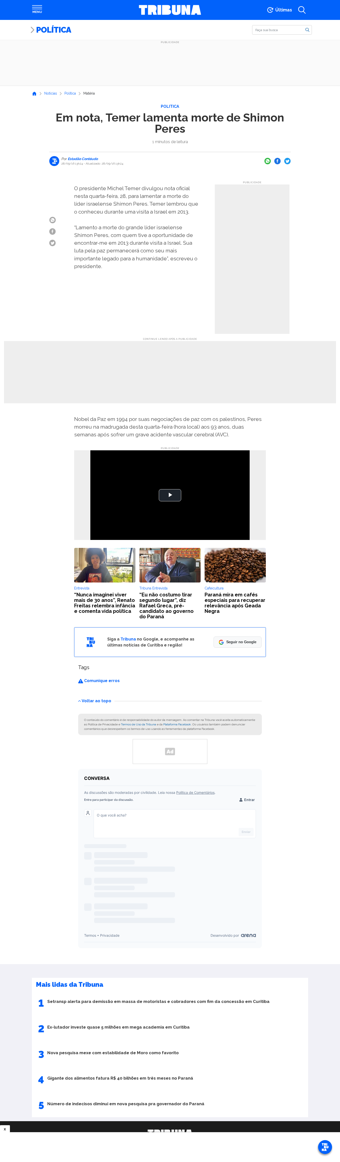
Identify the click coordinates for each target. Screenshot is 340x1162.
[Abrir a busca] (302, 10)
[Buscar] (307, 29)
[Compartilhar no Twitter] (287, 161)
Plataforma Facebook (177, 724)
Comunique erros (101, 680)
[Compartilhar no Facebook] (277, 161)
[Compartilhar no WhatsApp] (267, 161)
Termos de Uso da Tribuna (138, 724)
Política (53, 29)
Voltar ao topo (96, 700)
